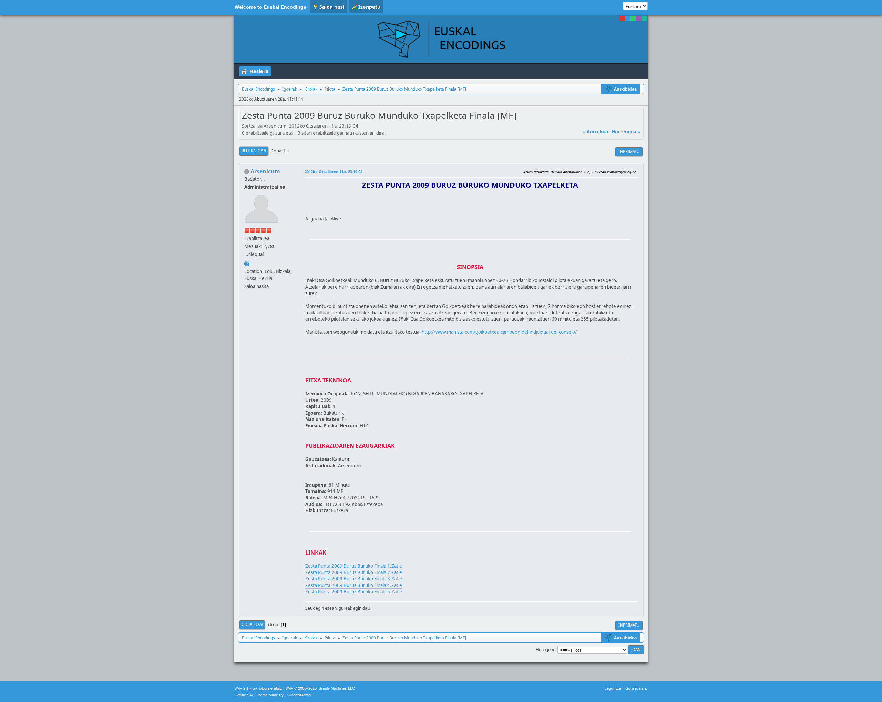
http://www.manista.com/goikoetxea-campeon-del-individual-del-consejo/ (499, 332)
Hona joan (545, 649)
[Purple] (639, 18)
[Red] (622, 18)
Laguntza (612, 688)
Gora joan (252, 624)
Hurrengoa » (626, 131)
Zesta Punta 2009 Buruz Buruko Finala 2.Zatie (353, 572)
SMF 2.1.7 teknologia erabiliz (258, 688)
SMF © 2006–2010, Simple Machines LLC (320, 688)
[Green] (633, 18)
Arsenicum (265, 171)
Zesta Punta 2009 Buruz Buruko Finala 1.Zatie (353, 566)
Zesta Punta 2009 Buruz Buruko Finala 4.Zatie (353, 585)
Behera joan (254, 150)
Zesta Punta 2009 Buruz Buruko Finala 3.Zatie (353, 579)
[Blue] (627, 18)
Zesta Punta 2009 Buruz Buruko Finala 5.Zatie (353, 592)
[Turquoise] (644, 18)
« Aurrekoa (595, 131)
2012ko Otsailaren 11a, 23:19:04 (333, 171)
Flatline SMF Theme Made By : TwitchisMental (272, 695)
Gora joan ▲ (636, 688)
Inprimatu (628, 151)
